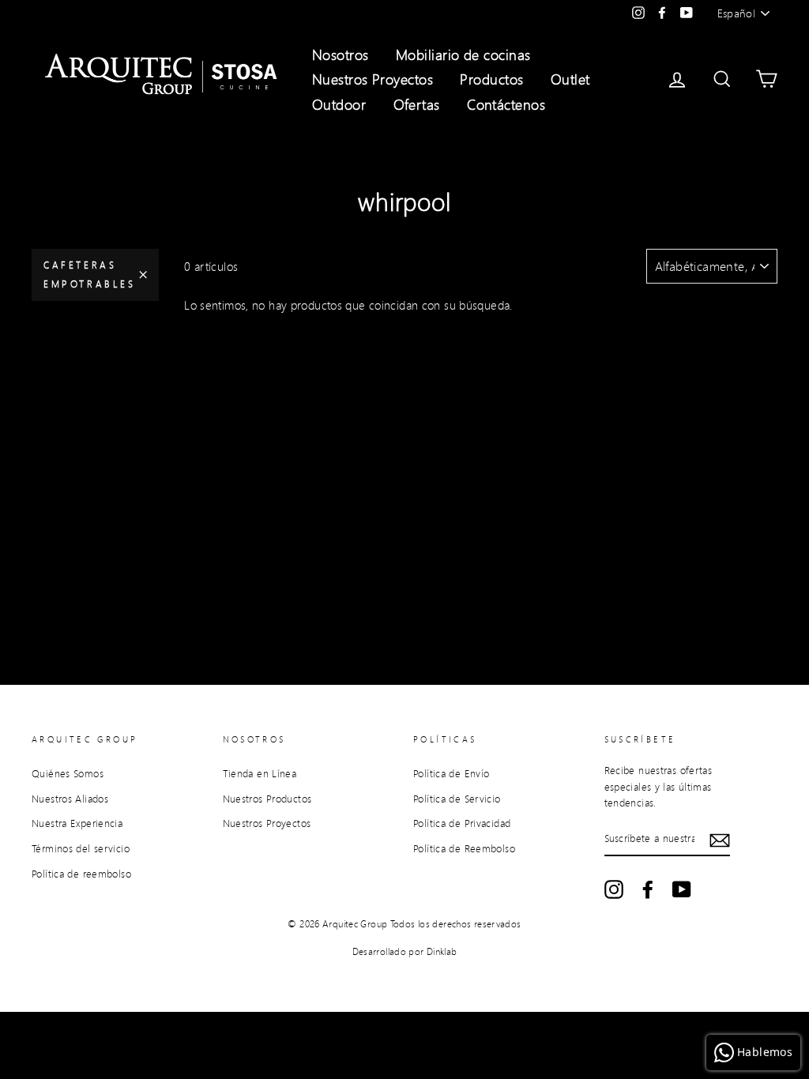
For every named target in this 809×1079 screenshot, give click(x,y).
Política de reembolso (81, 874)
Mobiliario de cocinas (463, 54)
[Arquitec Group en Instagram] (613, 889)
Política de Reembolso (464, 848)
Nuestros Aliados (70, 798)
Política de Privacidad (461, 823)
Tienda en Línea (260, 773)
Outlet (570, 79)
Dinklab (442, 951)
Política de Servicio (457, 798)
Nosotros (340, 54)
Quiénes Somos (67, 773)
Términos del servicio (81, 848)
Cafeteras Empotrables (89, 274)
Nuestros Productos (267, 798)
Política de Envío (451, 773)
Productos (491, 79)
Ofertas (416, 104)
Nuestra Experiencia (77, 823)
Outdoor (339, 104)
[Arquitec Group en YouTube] (681, 889)
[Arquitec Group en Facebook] (647, 889)
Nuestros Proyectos (372, 79)
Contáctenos (506, 104)
